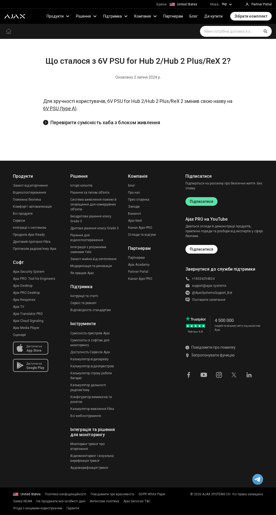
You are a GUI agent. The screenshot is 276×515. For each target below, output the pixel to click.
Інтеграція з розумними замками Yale (88, 249)
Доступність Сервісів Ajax (90, 352)
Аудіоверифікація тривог (89, 468)
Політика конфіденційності (65, 494)
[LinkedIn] (249, 374)
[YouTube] (204, 374)
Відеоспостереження (29, 192)
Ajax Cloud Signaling (28, 321)
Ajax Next (135, 221)
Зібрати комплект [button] (250, 16)
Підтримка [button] (112, 16)
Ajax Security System (28, 272)
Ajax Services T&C (136, 501)
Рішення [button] (83, 16)
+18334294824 (203, 279)
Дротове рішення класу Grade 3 (94, 228)
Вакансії (134, 214)
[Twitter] (234, 374)
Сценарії (19, 335)
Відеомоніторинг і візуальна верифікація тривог (92, 458)
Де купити (213, 16)
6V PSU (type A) (60, 108)
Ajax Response (24, 300)
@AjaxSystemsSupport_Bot (212, 293)
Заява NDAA (22, 501)
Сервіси (19, 221)
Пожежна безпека (27, 199)
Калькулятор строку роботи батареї (91, 375)
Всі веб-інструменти (85, 416)
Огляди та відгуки (142, 235)
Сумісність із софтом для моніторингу (89, 342)
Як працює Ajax (82, 273)
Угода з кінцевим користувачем (37, 508)
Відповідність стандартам (90, 310)
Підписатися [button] (201, 249)
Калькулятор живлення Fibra (92, 409)
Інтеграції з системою (29, 228)
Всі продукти (23, 214)
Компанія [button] (142, 16)
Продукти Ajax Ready (29, 235)
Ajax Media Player (26, 328)
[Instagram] (219, 374)
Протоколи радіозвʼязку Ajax (34, 249)
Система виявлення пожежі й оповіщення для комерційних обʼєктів (93, 204)
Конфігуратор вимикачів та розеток (91, 399)
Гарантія (73, 508)
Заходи (134, 206)
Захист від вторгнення (30, 185)
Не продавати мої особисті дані (60, 501)
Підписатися (201, 201)
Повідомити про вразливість (112, 494)
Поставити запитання (208, 300)
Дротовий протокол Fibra (31, 242)
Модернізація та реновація (91, 266)
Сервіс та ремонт (83, 303)
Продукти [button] (55, 16)
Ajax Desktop (22, 286)
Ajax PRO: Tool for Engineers (34, 279)
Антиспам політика (104, 501)
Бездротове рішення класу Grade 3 (90, 218)
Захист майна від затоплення (93, 259)
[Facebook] (188, 374)
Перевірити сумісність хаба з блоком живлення (105, 122)
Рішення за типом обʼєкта (89, 192)
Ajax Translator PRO (28, 314)
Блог (193, 16)
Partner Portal (138, 272)
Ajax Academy (139, 265)
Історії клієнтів (81, 185)
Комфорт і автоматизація (32, 206)
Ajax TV (18, 307)
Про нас (134, 192)
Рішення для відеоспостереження (86, 237)
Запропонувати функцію (213, 355)
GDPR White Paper (152, 494)
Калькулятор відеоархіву (89, 359)
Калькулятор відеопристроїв (92, 366)
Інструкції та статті (84, 296)
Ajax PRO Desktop (26, 293)
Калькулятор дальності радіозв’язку (88, 387)
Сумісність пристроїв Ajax (90, 333)
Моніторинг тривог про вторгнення (87, 446)
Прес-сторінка (138, 199)
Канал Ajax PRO (140, 228)
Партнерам (173, 16)
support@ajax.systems (209, 286)
